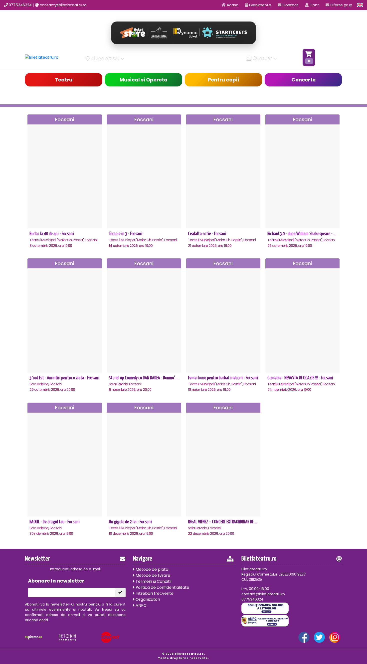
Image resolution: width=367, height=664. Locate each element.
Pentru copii (223, 79)
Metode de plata (151, 569)
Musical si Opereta (144, 79)
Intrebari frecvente (154, 593)
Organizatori (147, 599)
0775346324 (20, 4)
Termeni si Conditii (153, 581)
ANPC (141, 605)
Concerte (303, 79)
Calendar (262, 58)
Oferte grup (340, 4)
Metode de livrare (152, 575)
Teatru (63, 79)
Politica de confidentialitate (162, 587)
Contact (289, 4)
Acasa (232, 4)
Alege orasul (105, 58)
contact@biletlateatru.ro (63, 4)
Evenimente (259, 4)
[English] (360, 5)
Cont (314, 4)
